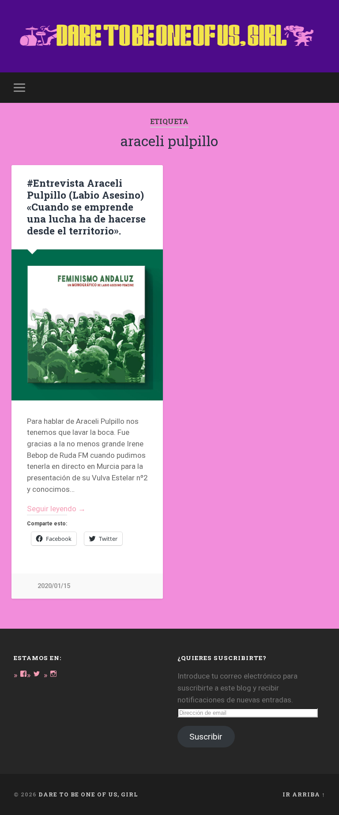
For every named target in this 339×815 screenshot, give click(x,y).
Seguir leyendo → (56, 508)
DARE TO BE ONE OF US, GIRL (88, 794)
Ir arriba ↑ (303, 794)
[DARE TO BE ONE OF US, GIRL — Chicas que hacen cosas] (170, 36)
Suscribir (205, 737)
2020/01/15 (54, 586)
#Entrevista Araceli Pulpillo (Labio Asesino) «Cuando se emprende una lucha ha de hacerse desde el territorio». (86, 206)
